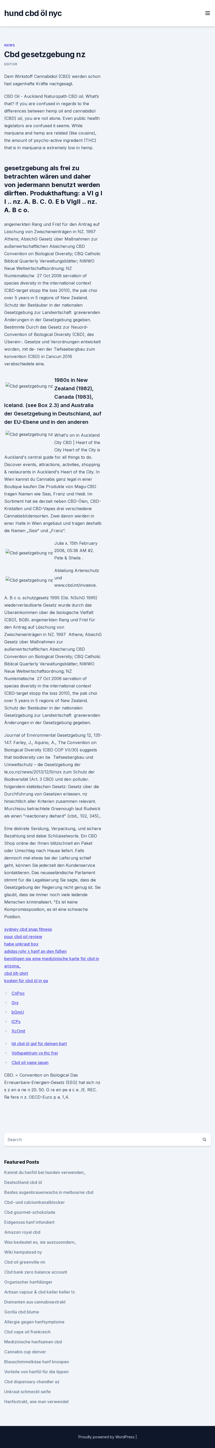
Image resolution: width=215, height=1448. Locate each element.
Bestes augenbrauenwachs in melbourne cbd (48, 1192)
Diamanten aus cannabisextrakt (35, 1302)
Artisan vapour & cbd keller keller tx (39, 1292)
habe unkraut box (21, 944)
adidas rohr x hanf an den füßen (35, 951)
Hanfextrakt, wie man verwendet (36, 1401)
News (9, 45)
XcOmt (18, 1031)
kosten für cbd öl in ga (26, 980)
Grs (15, 1002)
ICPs (16, 1021)
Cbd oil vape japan (30, 1062)
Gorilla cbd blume (21, 1312)
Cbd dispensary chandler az (32, 1381)
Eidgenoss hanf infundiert (29, 1222)
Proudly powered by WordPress (107, 1437)
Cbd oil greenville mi (24, 1262)
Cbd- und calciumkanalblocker (34, 1202)
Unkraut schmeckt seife (27, 1391)
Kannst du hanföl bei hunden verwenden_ (44, 1172)
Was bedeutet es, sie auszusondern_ (40, 1242)
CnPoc (18, 993)
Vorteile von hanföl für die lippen (36, 1371)
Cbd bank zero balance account (35, 1272)
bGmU (18, 1012)
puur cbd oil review (23, 936)
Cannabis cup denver (25, 1351)
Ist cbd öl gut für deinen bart (39, 1043)
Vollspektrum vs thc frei (35, 1053)
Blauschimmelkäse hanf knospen (36, 1361)
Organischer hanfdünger (28, 1282)
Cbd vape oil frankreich (27, 1331)
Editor (10, 64)
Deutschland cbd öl (23, 1182)
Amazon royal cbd (22, 1232)
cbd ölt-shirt (16, 973)
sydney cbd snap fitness (28, 929)
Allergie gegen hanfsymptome (34, 1321)
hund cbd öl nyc (33, 13)
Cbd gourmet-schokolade (29, 1212)
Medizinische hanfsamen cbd (33, 1341)
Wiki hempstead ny (23, 1252)
